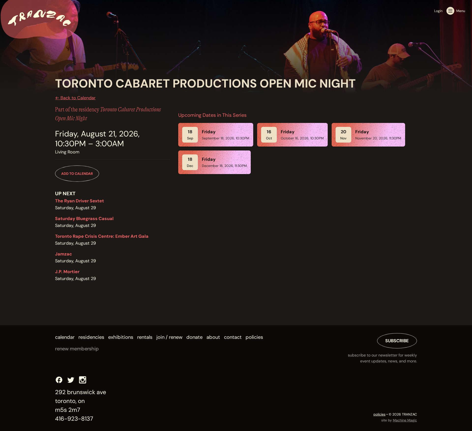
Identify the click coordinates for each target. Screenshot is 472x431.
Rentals (144, 337)
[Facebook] (59, 380)
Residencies (91, 337)
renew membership (77, 348)
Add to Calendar (77, 173)
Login (438, 11)
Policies (254, 337)
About (213, 337)
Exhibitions (120, 337)
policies (379, 414)
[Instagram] (83, 380)
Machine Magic (405, 420)
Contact (233, 337)
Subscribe (397, 341)
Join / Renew (169, 337)
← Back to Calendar (75, 98)
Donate (194, 337)
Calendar (64, 337)
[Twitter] (71, 380)
